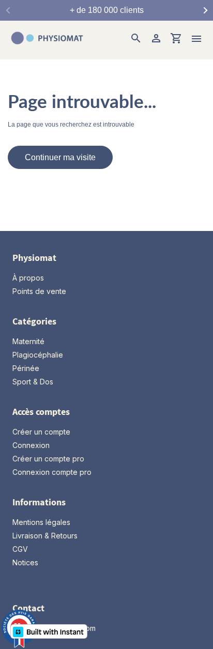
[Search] (136, 40)
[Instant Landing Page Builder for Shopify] (48, 631)
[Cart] (176, 40)
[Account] (156, 40)
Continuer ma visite (60, 157)
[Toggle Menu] (196, 40)
